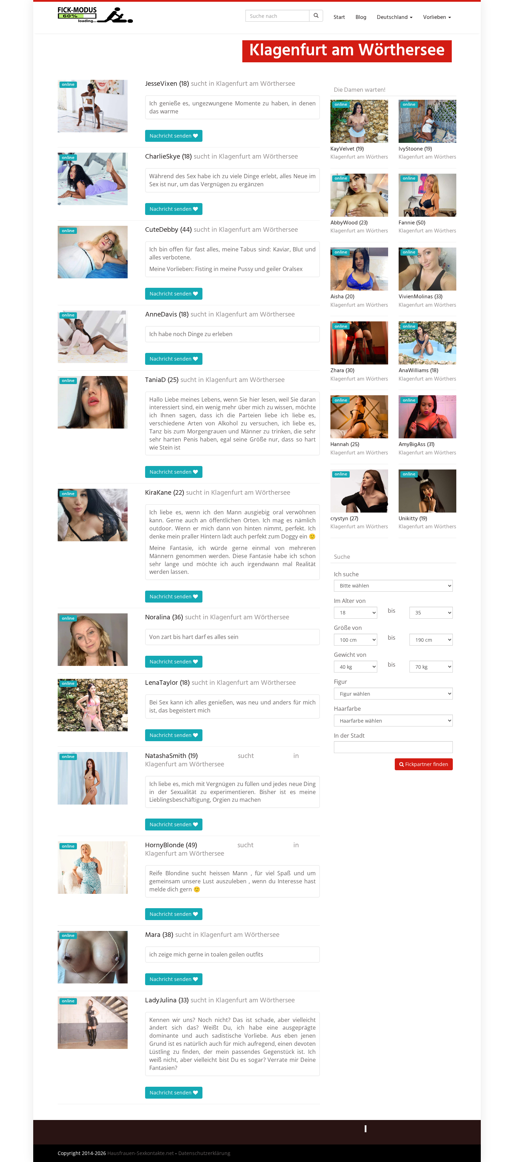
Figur (340, 682)
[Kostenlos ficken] (95, 17)
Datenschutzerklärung (204, 1153)
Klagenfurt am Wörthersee (255, 84)
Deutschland (393, 17)
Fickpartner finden (426, 764)
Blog (361, 17)
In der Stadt (349, 735)
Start (339, 17)
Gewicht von (350, 655)
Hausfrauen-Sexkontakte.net (140, 1153)
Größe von (348, 628)
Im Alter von (350, 601)
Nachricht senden (171, 135)
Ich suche (346, 574)
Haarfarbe (347, 708)
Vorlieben (435, 17)
